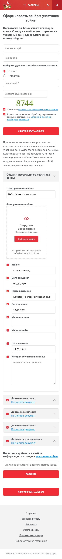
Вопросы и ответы (31, 518)
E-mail (12, 71)
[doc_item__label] (7, 400)
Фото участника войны (20, 204)
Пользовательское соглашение (31, 540)
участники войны (47, 456)
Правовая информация (31, 535)
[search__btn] (31, 474)
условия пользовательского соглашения (38, 109)
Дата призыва (19, 304)
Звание (16, 264)
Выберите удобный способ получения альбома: (30, 65)
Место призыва (20, 317)
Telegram (14, 76)
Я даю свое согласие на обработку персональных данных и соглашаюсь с (31, 117)
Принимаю (32, 109)
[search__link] (31, 464)
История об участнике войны (28, 356)
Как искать (31, 524)
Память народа (7, 5)
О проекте (31, 513)
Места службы (20, 330)
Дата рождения (20, 277)
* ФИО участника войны (20, 188)
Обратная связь (31, 529)
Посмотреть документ (23, 402)
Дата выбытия (20, 343)
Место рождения (21, 290)
